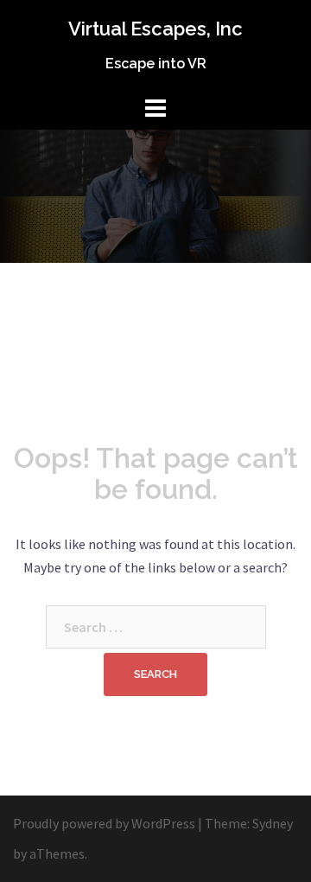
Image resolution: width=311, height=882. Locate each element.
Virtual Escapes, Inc (155, 28)
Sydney (272, 823)
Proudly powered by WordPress (104, 823)
